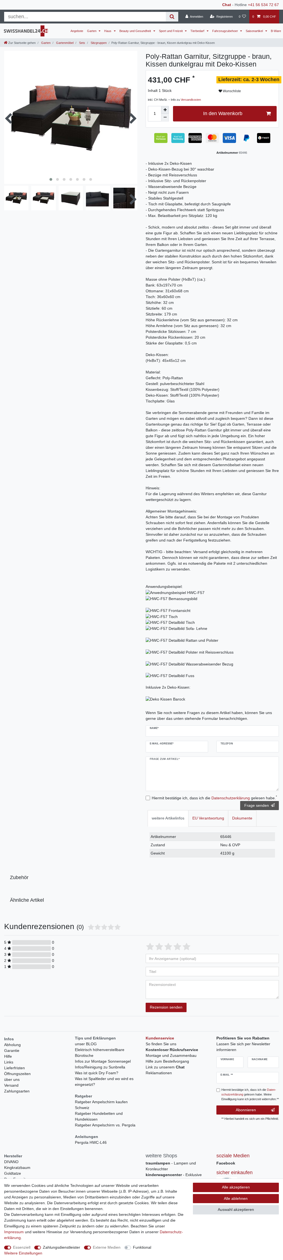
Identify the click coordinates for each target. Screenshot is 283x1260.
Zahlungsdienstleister (61, 1247)
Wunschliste (231, 91)
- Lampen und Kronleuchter (171, 1166)
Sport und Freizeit (171, 31)
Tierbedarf (197, 31)
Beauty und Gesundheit (135, 31)
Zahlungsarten (17, 1091)
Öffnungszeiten (17, 1073)
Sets (81, 42)
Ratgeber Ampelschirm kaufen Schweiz (101, 1105)
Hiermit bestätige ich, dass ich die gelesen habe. (214, 797)
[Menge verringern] (165, 117)
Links (8, 1062)
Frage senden (256, 805)
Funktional (142, 1247)
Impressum (14, 1232)
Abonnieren (246, 1110)
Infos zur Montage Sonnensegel (103, 1061)
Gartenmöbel (64, 42)
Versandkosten (191, 99)
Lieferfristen (14, 1068)
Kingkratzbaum (17, 1167)
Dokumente (242, 818)
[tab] (168, 818)
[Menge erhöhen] (165, 110)
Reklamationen (159, 1073)
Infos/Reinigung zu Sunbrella (100, 1067)
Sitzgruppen (98, 42)
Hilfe (8, 1056)
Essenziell (21, 1247)
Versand (11, 1085)
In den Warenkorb (222, 113)
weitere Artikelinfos (168, 818)
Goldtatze (12, 1173)
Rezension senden (166, 1007)
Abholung (12, 1045)
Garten (92, 31)
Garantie (11, 1050)
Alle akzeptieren (236, 1187)
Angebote (76, 31)
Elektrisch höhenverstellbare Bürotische (99, 1052)
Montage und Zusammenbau (171, 1055)
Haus (108, 31)
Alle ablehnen (236, 1198)
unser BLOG (86, 1044)
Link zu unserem (165, 1067)
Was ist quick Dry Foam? (96, 1073)
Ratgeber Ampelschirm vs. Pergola (105, 1125)
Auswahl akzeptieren (236, 1209)
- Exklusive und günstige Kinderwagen (174, 1178)
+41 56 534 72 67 (263, 4)
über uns (12, 1079)
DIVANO (11, 1162)
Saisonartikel (255, 31)
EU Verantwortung (208, 818)
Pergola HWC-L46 (91, 1142)
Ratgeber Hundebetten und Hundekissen (99, 1116)
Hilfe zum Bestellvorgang (167, 1061)
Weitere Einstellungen (23, 1253)
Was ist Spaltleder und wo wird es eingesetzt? (104, 1081)
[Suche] (172, 17)
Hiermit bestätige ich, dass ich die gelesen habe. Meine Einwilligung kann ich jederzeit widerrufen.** (250, 1094)
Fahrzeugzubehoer (225, 31)
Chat (226, 4)
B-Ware (276, 31)
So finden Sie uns (161, 1044)
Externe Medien (106, 1247)
